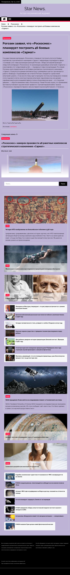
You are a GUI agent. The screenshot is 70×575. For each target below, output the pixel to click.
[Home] (4, 19)
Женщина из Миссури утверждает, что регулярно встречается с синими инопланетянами (40, 307)
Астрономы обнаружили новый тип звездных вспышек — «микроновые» (40, 516)
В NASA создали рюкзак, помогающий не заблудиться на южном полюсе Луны (40, 484)
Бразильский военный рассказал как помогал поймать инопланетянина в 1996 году (40, 315)
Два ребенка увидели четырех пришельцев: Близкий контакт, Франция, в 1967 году (40, 340)
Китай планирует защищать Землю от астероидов (33, 499)
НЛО (7, 226)
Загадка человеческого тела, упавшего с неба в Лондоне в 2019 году (39, 323)
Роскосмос (7, 38)
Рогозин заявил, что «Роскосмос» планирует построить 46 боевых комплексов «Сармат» (27, 48)
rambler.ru (13, 127)
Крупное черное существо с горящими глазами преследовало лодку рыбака (39, 332)
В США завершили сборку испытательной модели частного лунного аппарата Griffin (38, 508)
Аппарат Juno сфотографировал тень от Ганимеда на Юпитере (27, 437)
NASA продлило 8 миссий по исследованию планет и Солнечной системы (34, 400)
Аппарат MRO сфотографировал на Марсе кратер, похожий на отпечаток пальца (40, 492)
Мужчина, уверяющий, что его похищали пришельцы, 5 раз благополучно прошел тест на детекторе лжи (40, 357)
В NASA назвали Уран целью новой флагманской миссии (34, 524)
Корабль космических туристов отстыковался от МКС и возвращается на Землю (39, 475)
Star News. (35, 8)
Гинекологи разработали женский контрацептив (22, 466)
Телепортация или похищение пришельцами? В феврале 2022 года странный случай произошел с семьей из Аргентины (38, 348)
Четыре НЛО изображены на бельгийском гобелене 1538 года (29, 229)
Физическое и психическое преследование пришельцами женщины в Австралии (33, 269)
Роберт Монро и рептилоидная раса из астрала (22, 298)
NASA (8, 396)
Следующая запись (8, 134)
